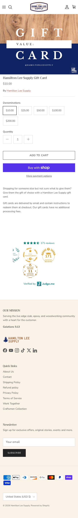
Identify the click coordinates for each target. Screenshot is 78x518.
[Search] (12, 7)
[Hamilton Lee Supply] (39, 7)
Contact (7, 377)
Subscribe (14, 452)
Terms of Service (12, 398)
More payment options (39, 176)
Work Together (11, 403)
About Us (8, 371)
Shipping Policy (11, 382)
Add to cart (39, 155)
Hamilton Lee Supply (19, 90)
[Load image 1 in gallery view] (39, 44)
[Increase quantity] (28, 139)
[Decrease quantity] (7, 139)
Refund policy (10, 387)
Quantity (8, 131)
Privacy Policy (10, 393)
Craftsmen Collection (15, 409)
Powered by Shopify (40, 505)
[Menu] (4, 7)
